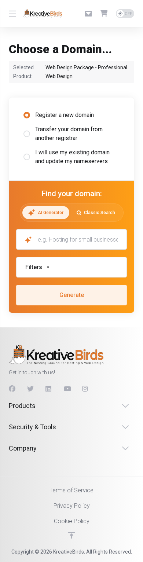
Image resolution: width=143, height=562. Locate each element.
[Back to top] (71, 535)
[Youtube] (67, 389)
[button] (71, 267)
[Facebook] (12, 389)
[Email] (90, 13)
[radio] (26, 115)
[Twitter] (30, 389)
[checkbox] (26, 310)
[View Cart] (105, 13)
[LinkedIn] (49, 389)
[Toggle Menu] (11, 13)
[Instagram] (85, 389)
